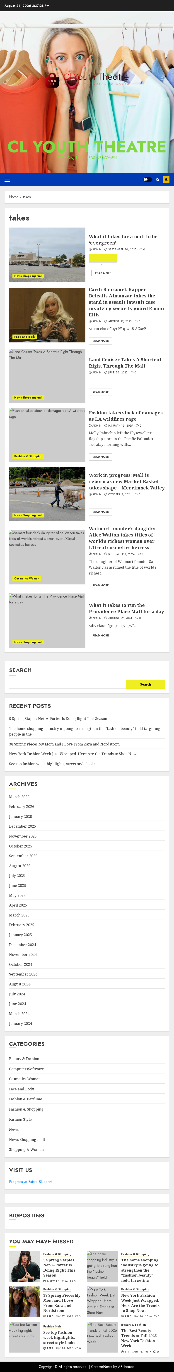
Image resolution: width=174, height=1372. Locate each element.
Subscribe (166, 179)
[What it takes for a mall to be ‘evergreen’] (47, 255)
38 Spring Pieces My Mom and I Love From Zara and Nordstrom (64, 744)
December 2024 (22, 944)
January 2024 (20, 1023)
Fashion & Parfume (25, 1099)
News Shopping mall (28, 276)
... (103, 262)
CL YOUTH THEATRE (87, 147)
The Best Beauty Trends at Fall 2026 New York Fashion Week (139, 1338)
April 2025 (18, 905)
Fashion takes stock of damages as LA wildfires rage (126, 416)
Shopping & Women (26, 1149)
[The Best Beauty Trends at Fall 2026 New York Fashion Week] (102, 1337)
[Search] (157, 179)
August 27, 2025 (119, 321)
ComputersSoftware (26, 1068)
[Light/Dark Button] (147, 179)
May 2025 (17, 895)
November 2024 (23, 954)
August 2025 (19, 865)
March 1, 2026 (57, 1281)
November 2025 (23, 836)
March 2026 (19, 796)
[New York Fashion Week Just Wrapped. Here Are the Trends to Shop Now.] (102, 1302)
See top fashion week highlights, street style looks (52, 763)
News (14, 1129)
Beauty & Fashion (24, 1058)
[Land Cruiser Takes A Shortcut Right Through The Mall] (47, 376)
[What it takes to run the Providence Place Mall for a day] (47, 620)
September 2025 (23, 855)
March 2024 (19, 1013)
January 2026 (20, 816)
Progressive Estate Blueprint (30, 1181)
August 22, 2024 (120, 618)
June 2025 (17, 885)
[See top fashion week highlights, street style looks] (24, 1337)
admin (97, 250)
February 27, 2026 (60, 1317)
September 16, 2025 (122, 250)
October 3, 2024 (119, 494)
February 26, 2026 (138, 1317)
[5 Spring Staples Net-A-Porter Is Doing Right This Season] (24, 1266)
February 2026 (21, 806)
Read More (103, 273)
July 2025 (17, 875)
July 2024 (17, 994)
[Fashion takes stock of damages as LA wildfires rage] (47, 435)
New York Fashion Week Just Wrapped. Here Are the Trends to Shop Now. (73, 753)
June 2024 (17, 1003)
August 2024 (19, 984)
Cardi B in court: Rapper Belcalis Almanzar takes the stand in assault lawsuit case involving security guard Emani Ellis (126, 302)
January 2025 (20, 934)
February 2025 (21, 924)
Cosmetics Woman (26, 579)
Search (20, 670)
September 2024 (23, 974)
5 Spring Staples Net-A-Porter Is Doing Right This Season (58, 718)
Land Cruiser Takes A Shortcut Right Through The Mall (125, 362)
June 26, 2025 (118, 373)
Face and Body (24, 337)
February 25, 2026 (60, 1349)
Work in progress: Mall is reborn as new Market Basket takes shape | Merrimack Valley (127, 481)
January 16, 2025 (120, 426)
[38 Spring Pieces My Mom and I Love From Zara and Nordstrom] (24, 1302)
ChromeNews (101, 1366)
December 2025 (22, 826)
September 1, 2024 (121, 554)
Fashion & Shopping (28, 456)
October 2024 (20, 964)
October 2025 (20, 846)
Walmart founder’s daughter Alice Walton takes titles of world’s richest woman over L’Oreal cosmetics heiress (123, 538)
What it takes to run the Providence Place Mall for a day (126, 608)
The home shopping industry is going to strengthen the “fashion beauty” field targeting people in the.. (140, 1273)
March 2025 (19, 915)
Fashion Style (20, 1119)
